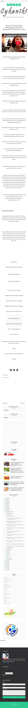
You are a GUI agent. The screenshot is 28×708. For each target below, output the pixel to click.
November (9, 513)
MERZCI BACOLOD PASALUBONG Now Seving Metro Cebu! (14, 522)
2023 (6, 503)
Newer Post (5, 403)
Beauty (5, 577)
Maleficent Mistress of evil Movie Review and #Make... (15, 528)
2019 (6, 510)
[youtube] (8, 5)
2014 (6, 567)
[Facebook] (11, 370)
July (8, 551)
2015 (6, 566)
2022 (6, 505)
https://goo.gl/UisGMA (17, 267)
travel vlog (6, 603)
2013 (6, 569)
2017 (6, 562)
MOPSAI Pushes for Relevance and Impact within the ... (13, 519)
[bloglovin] (17, 5)
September (9, 547)
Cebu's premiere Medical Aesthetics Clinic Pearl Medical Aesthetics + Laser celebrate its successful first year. (14, 471)
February (9, 559)
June (8, 552)
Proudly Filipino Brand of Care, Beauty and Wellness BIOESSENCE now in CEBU (17, 464)
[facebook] (11, 5)
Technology (7, 598)
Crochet (6, 582)
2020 (6, 508)
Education (6, 584)
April (8, 556)
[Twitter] (14, 370)
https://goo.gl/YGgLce (15, 274)
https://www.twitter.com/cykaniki (15, 300)
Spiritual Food (7, 593)
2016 (6, 564)
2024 (6, 501)
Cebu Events (7, 580)
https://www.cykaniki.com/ (14, 318)
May (8, 554)
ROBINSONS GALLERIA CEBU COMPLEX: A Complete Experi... (15, 525)
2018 (6, 561)
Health (5, 589)
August (8, 549)
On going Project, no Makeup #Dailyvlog (15, 546)
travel (5, 600)
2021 (6, 506)
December (9, 511)
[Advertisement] (14, 430)
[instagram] (19, 5)
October (8, 514)
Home (5, 591)
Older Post (23, 403)
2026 (6, 498)
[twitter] (14, 5)
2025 (6, 499)
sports (5, 596)
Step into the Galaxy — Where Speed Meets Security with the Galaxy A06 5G (17, 483)
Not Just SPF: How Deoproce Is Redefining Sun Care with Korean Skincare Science (17, 489)
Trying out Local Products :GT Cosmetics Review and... (15, 535)
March (8, 557)
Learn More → (6, 663)
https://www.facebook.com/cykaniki (16, 306)
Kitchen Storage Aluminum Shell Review (15, 544)
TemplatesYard (15, 704)
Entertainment (7, 587)
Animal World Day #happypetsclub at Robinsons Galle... (14, 538)
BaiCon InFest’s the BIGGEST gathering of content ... (14, 541)
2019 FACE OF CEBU (10, 516)
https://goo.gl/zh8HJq (15, 281)
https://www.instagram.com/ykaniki (16, 295)
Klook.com (6, 410)
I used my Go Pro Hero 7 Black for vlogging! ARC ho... (13, 532)
